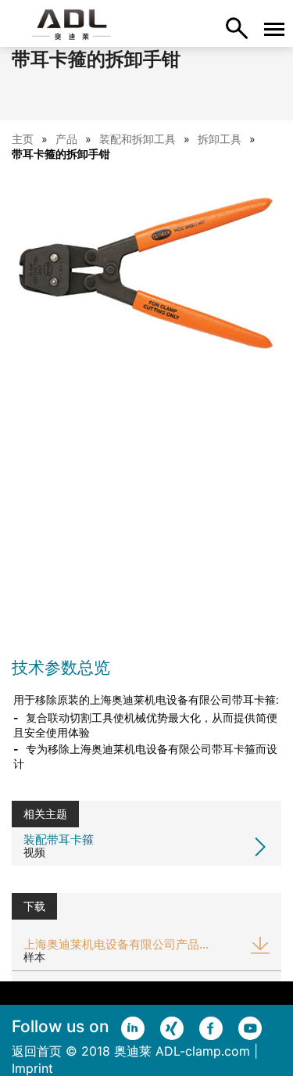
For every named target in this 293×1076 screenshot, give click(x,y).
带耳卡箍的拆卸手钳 (61, 153)
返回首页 (37, 1051)
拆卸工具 (219, 138)
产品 (66, 138)
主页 (23, 138)
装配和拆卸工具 (137, 138)
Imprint (32, 1068)
